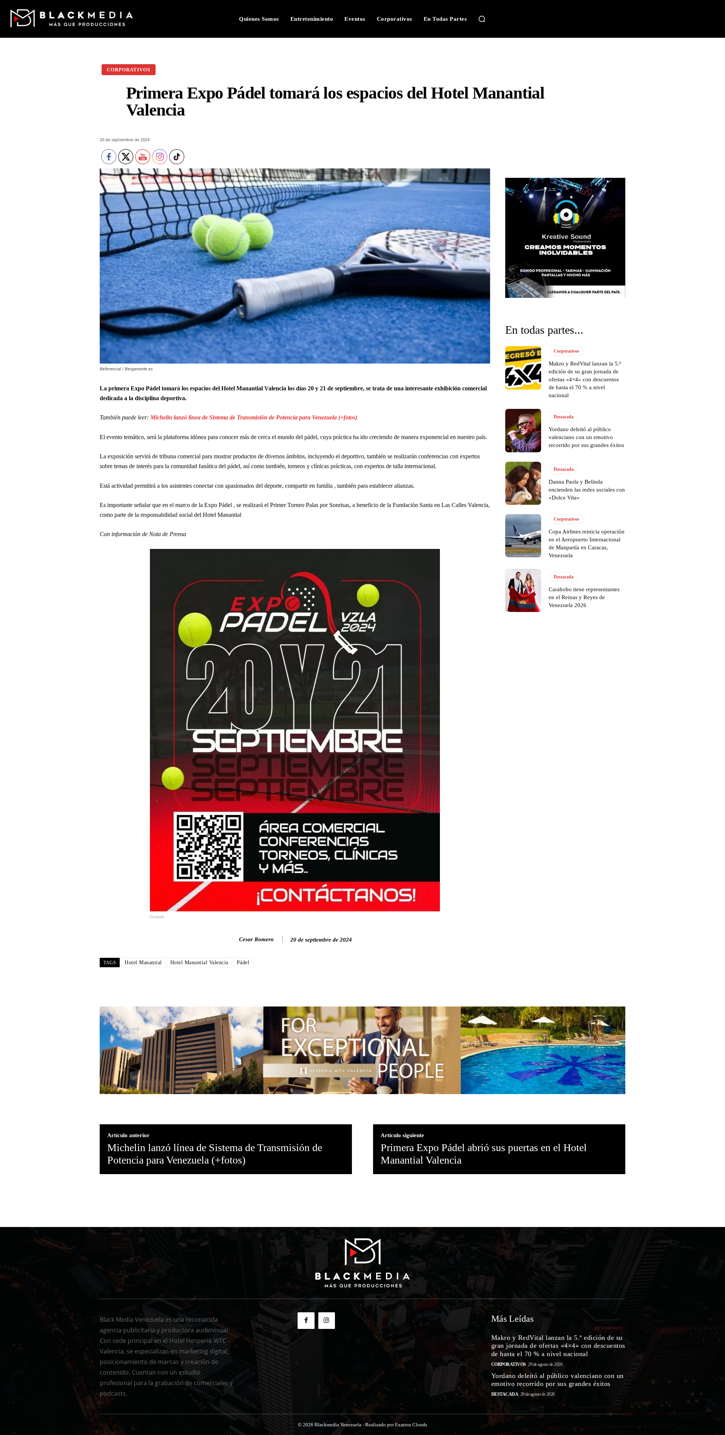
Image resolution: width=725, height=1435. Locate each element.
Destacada (564, 416)
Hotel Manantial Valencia (199, 962)
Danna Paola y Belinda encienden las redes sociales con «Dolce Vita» (587, 490)
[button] (481, 18)
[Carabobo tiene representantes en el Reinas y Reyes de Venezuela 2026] (523, 590)
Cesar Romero (256, 939)
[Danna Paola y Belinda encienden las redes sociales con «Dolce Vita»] (523, 483)
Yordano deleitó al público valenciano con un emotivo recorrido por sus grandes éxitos (586, 437)
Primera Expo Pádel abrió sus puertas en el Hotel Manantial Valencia (484, 1154)
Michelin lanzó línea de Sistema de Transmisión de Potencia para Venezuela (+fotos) (253, 417)
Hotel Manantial (143, 962)
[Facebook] (306, 1320)
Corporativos (128, 69)
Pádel (243, 962)
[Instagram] (326, 1320)
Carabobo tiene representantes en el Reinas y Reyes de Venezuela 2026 (584, 597)
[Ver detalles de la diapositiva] (565, 238)
